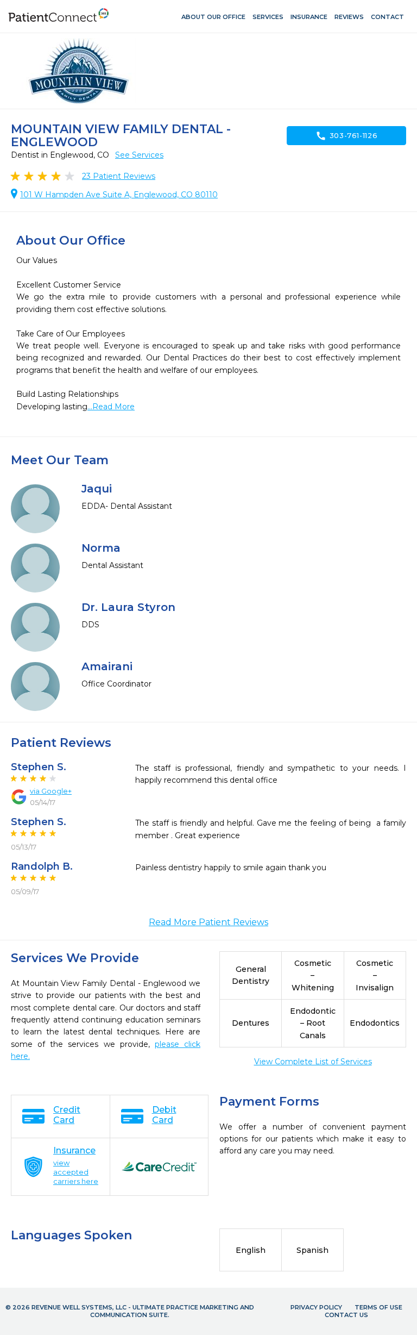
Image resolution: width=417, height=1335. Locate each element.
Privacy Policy (316, 1307)
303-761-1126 (346, 135)
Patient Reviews (118, 176)
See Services (139, 155)
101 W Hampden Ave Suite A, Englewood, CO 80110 (119, 194)
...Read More (111, 406)
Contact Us (346, 1315)
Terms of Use (378, 1307)
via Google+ (51, 791)
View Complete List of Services (313, 1061)
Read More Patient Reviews (208, 922)
